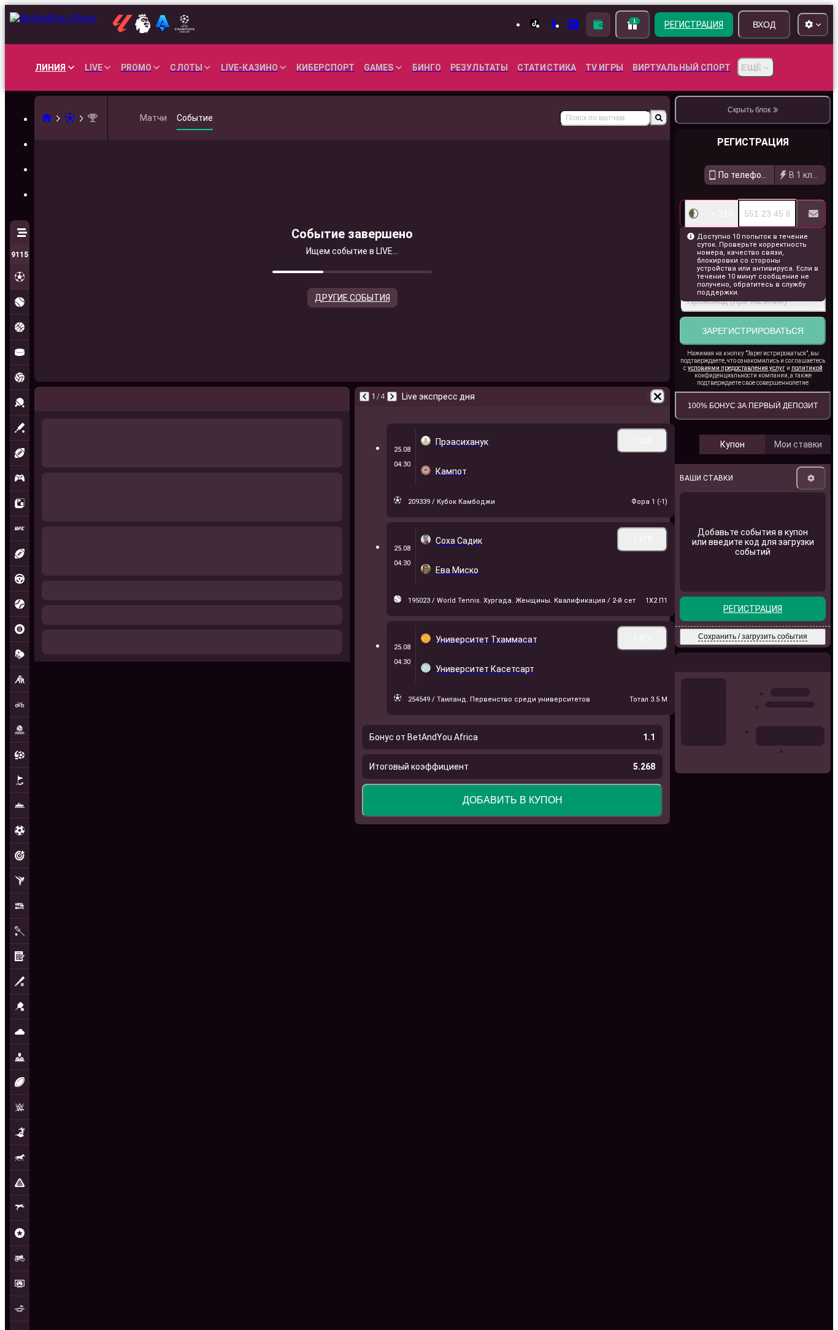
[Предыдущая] (44, 396)
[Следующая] (76, 396)
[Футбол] (70, 118)
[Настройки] (811, 478)
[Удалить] (337, 396)
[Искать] (658, 118)
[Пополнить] (598, 24)
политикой (807, 368)
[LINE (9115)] (46, 118)
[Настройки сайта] (813, 24)
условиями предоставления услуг (736, 368)
